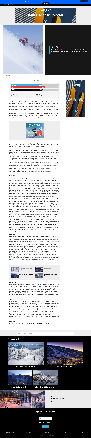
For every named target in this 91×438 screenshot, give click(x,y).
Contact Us (46, 432)
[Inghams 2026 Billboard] (45, 15)
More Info (46, 3)
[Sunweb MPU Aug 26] (34, 130)
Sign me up (45, 426)
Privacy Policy (28, 432)
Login (83, 432)
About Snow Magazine (10, 432)
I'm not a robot (46, 422)
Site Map (64, 432)
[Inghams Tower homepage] (75, 98)
